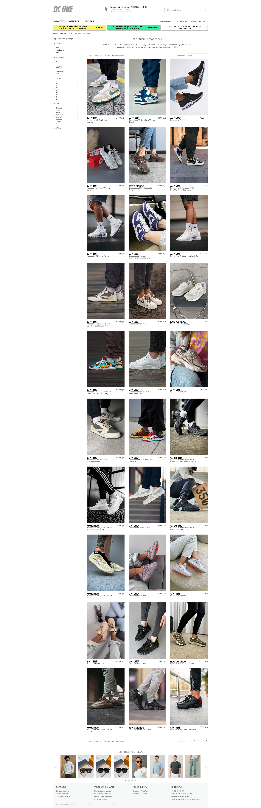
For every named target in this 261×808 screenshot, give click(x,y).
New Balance (60, 50)
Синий (58, 124)
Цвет (58, 104)
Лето (57, 74)
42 (57, 94)
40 (57, 92)
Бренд (59, 43)
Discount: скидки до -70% (103, 794)
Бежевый (59, 108)
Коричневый (60, 115)
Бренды (89, 21)
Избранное (181, 21)
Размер (59, 79)
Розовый (59, 119)
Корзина (198, 21)
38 (57, 88)
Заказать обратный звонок (180, 796)
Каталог (55, 33)
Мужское (58, 21)
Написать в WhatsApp (140, 791)
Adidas (58, 48)
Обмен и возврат (62, 794)
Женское (74, 21)
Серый (58, 121)
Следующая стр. (200, 741)
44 (57, 97)
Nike (57, 52)
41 (57, 99)
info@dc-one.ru (195, 799)
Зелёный (59, 112)
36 (57, 83)
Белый (58, 110)
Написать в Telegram (140, 794)
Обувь (70, 33)
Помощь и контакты (63, 796)
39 (57, 90)
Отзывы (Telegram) (101, 799)
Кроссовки (59, 62)
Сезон (59, 67)
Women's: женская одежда (103, 796)
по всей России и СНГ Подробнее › (185, 28)
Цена (58, 128)
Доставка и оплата (62, 791)
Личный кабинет (165, 21)
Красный (59, 117)
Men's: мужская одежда (102, 791)
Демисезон (59, 71)
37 (57, 85)
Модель (60, 57)
